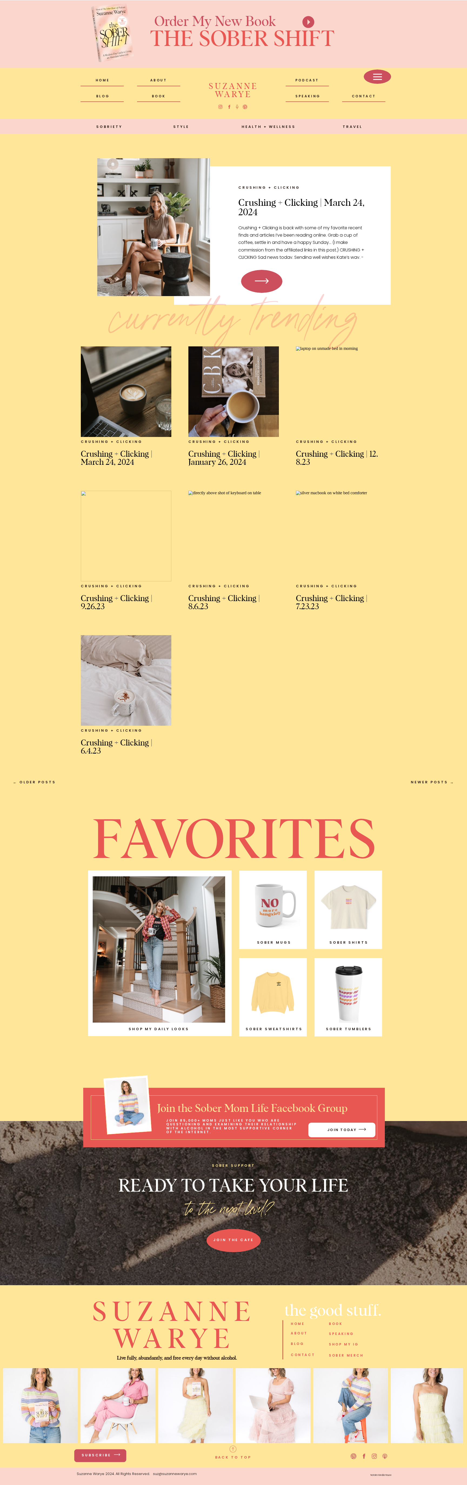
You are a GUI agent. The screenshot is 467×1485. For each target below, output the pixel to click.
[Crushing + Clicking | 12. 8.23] (341, 391)
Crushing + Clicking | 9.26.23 (116, 601)
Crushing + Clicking (269, 187)
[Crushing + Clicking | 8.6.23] (233, 536)
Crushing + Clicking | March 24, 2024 (301, 206)
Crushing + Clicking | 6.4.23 (116, 746)
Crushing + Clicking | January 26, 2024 (224, 457)
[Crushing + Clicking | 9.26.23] (126, 536)
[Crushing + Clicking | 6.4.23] (126, 680)
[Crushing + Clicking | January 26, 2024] (233, 391)
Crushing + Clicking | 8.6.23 (224, 601)
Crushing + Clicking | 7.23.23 (332, 601)
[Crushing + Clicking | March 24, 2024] (153, 227)
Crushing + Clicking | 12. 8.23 (337, 457)
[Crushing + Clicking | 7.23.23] (341, 536)
